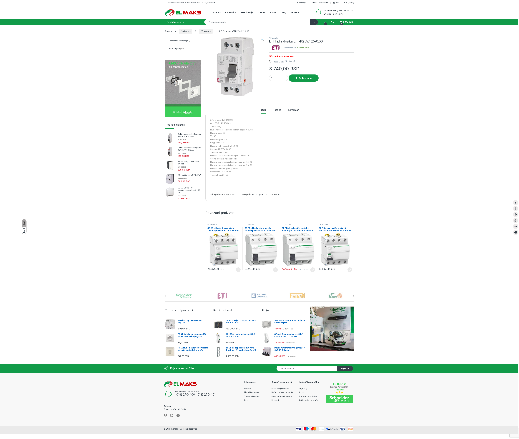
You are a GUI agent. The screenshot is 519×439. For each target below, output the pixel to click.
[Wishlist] (332, 22)
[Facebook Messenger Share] (515, 214)
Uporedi (275, 400)
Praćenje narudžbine (308, 396)
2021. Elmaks (172, 429)
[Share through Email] (515, 226)
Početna (216, 12)
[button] (262, 39)
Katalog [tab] (277, 110)
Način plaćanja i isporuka (282, 392)
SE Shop (295, 12)
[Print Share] (515, 232)
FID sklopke (206, 31)
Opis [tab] (263, 110)
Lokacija (302, 2)
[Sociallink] (165, 415)
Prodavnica (230, 12)
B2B (337, 2)
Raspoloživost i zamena (282, 396)
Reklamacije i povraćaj (308, 400)
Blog (284, 12)
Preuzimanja (247, 12)
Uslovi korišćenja (251, 392)
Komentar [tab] (293, 110)
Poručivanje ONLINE (280, 388)
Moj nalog (350, 2)
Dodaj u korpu (305, 78)
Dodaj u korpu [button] (238, 269)
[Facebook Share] (515, 202)
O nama (261, 12)
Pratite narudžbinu (320, 2)
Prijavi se (345, 368)
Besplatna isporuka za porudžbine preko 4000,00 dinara (191, 2)
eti (279, 194)
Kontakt (273, 12)
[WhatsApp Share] (515, 220)
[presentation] (353, 296)
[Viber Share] (515, 208)
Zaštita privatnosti (252, 396)
